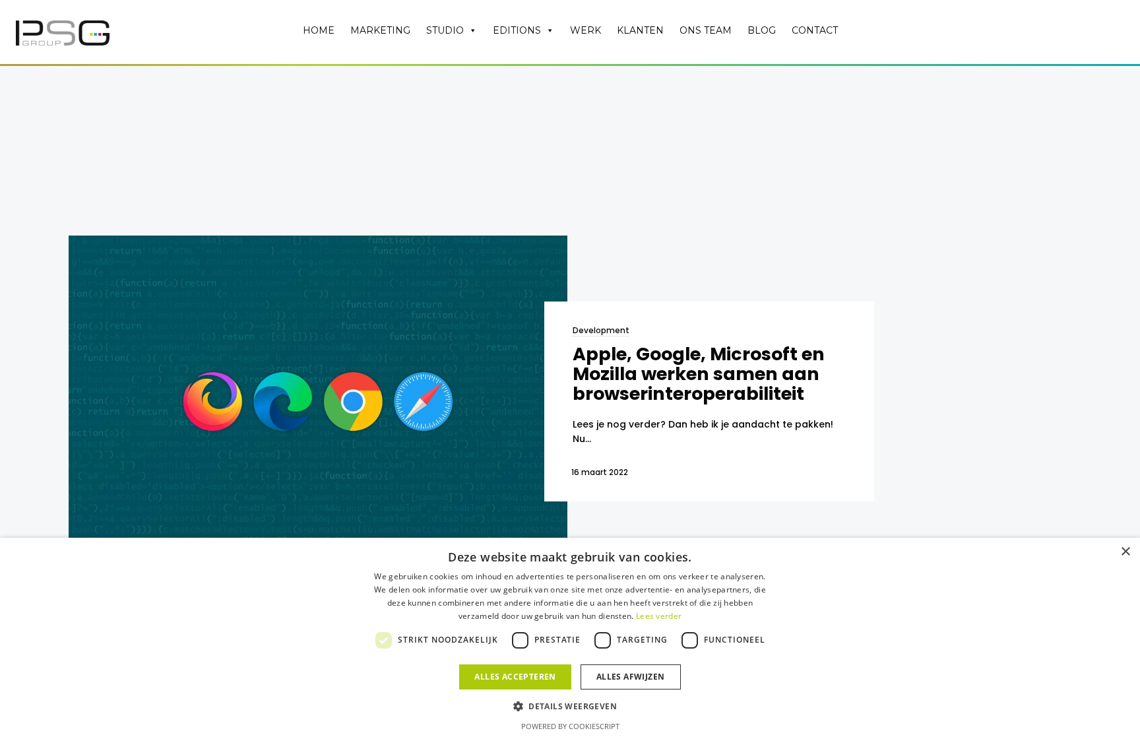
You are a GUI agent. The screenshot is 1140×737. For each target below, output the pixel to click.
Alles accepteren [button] (514, 676)
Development (601, 330)
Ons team (706, 30)
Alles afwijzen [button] (630, 676)
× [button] (1125, 552)
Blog (761, 30)
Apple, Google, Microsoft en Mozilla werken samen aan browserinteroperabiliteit (699, 373)
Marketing (380, 30)
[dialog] (570, 637)
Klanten (640, 30)
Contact (815, 30)
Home (318, 30)
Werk (585, 30)
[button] (570, 705)
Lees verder (658, 616)
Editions (517, 30)
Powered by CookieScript (570, 726)
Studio (445, 30)
